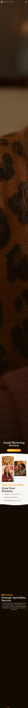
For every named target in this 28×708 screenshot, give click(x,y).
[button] (26, 2)
